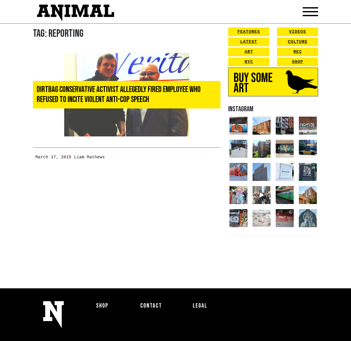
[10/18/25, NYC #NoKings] (238, 195)
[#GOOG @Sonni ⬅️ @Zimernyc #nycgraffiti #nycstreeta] (238, 218)
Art (249, 52)
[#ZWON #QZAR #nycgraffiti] (308, 195)
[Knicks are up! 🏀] (238, 172)
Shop (297, 62)
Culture (298, 42)
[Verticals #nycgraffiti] (262, 126)
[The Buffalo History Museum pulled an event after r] (262, 218)
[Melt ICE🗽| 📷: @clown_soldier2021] (308, 172)
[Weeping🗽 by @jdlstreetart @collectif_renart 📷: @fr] (308, 218)
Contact (151, 305)
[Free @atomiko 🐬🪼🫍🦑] (238, 126)
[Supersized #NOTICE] (308, 126)
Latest (248, 42)
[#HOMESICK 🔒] (238, 149)
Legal (200, 305)
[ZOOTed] (262, 172)
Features (248, 32)
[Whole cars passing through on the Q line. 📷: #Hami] (285, 195)
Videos (297, 32)
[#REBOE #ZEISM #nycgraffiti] (285, 218)
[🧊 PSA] (285, 172)
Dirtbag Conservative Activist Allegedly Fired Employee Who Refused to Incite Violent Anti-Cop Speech (119, 94)
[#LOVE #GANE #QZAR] (285, 126)
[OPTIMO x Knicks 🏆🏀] (262, 149)
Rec (297, 52)
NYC (249, 62)
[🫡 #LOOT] (308, 149)
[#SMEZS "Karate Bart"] (285, 149)
